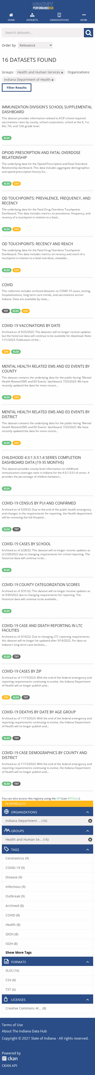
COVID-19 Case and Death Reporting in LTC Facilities (42, 628)
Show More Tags (19, 952)
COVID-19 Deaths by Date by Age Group (39, 712)
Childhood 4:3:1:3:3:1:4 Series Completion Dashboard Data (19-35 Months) (41, 460)
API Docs (73, 798)
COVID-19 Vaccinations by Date (31, 325)
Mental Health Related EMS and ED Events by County (46, 369)
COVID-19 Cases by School (26, 543)
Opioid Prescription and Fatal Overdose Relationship (41, 155)
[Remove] (62, 72)
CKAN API (9, 1065)
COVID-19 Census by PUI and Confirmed (39, 503)
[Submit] (88, 32)
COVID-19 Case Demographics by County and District (44, 755)
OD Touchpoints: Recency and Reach (37, 243)
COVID (7, 284)
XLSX (7, 138)
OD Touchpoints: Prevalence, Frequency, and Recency (46, 201)
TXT (6, 311)
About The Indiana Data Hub (24, 1031)
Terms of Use (12, 1024)
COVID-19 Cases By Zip (22, 671)
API (58, 798)
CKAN (10, 1058)
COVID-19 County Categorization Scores (41, 584)
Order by (9, 45)
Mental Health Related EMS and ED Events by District (46, 414)
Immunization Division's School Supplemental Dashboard (47, 109)
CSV (16, 183)
